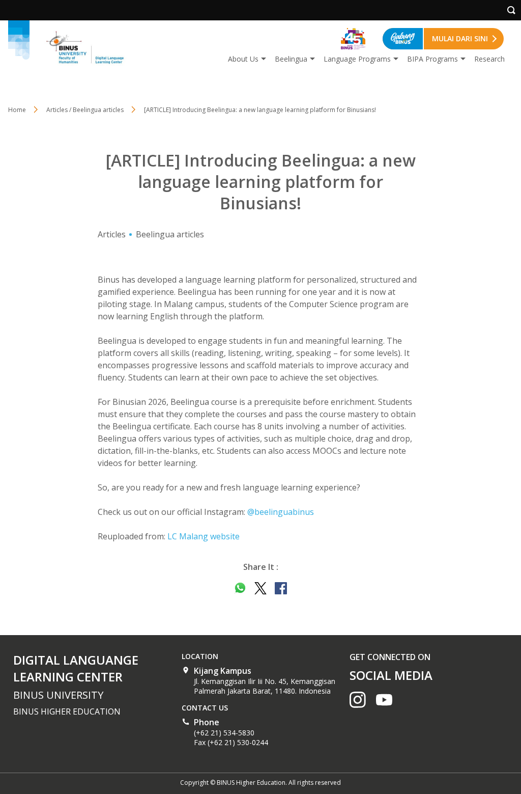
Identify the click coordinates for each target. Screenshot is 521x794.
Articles (112, 234)
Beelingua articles (170, 234)
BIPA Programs (432, 59)
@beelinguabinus (280, 511)
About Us (243, 59)
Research (489, 59)
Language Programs (357, 59)
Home (17, 109)
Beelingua (291, 59)
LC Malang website (203, 536)
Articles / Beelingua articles (85, 109)
